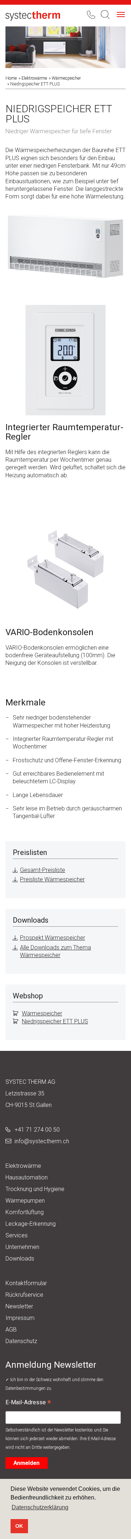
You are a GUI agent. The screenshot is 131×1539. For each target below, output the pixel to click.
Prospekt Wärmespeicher (52, 937)
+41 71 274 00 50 (37, 1129)
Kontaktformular (26, 1283)
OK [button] (19, 1526)
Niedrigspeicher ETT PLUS (55, 1021)
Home (11, 78)
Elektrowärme (34, 78)
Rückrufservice (24, 1294)
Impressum (20, 1317)
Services (16, 1235)
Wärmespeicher (66, 78)
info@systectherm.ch (42, 1141)
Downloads (19, 1258)
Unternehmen (22, 1247)
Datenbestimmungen (26, 1388)
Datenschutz (21, 1341)
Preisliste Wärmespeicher (52, 879)
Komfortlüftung (24, 1212)
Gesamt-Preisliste (42, 870)
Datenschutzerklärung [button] (40, 1507)
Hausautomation (26, 1177)
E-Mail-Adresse (28, 1403)
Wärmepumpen (25, 1200)
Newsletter (19, 1306)
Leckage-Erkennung (30, 1223)
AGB (11, 1329)
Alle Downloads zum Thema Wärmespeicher (55, 951)
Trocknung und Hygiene (34, 1189)
